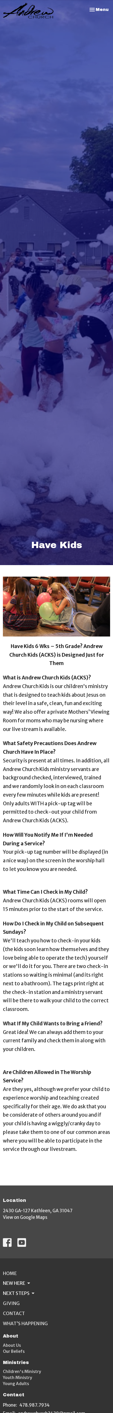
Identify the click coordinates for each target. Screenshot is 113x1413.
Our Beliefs (14, 1351)
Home (10, 1273)
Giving (11, 1303)
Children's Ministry (22, 1371)
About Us (12, 1345)
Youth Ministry (17, 1377)
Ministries (16, 1362)
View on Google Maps (25, 1217)
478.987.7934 (34, 1405)
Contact (14, 1313)
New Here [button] (14, 1283)
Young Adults (16, 1383)
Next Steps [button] (16, 1293)
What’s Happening (25, 1323)
